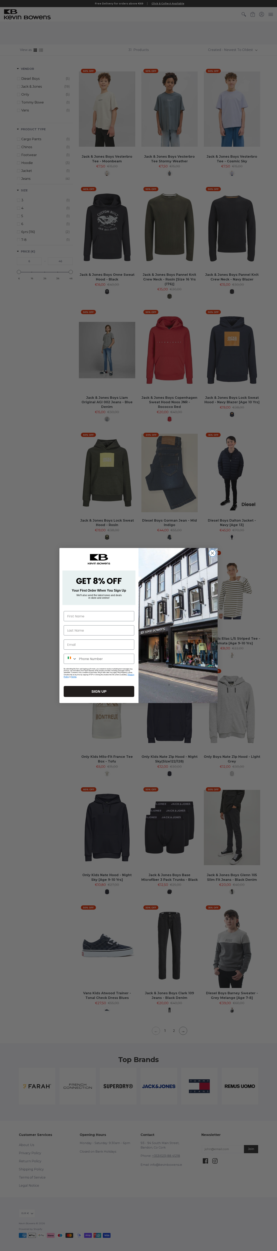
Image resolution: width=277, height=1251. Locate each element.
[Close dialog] (212, 553)
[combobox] (70, 659)
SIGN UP (98, 691)
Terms (73, 677)
